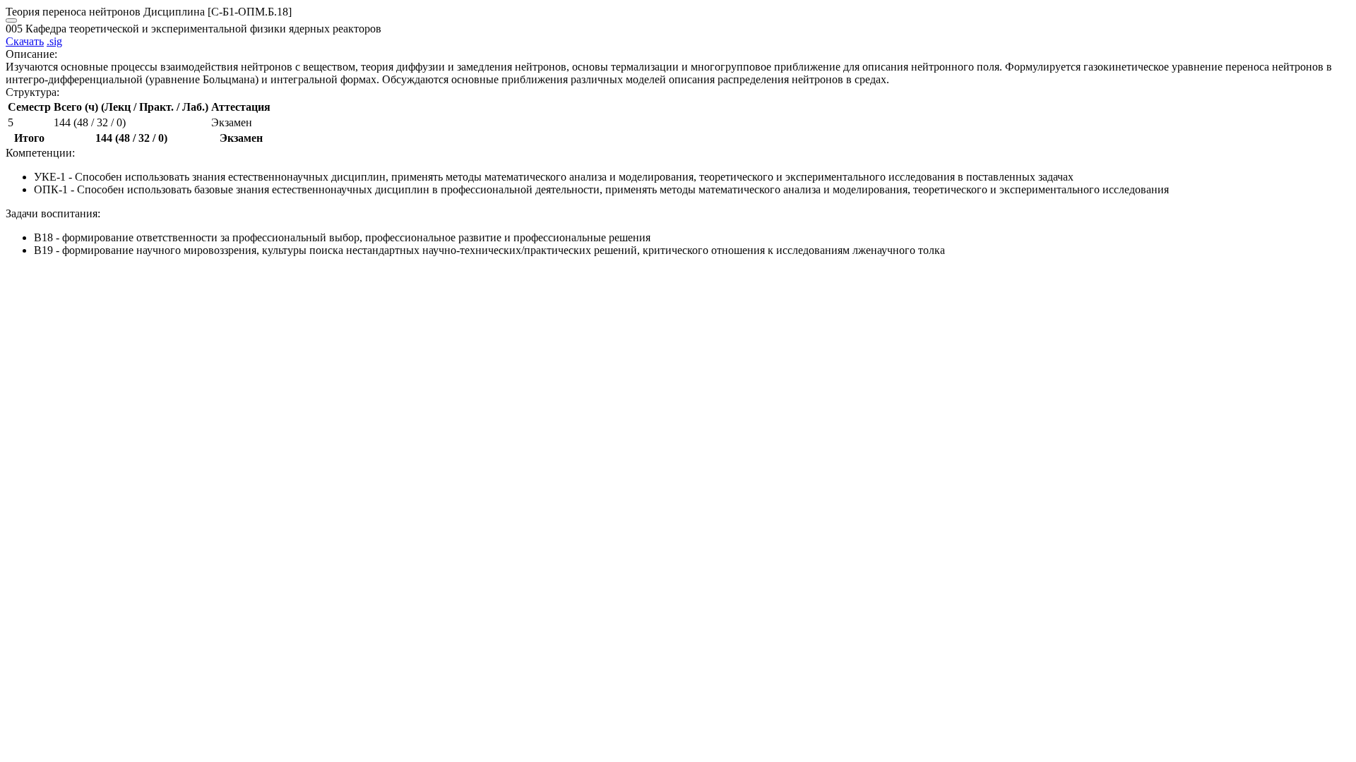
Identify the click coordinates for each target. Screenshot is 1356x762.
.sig (54, 41)
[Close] (11, 20)
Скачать (25, 41)
